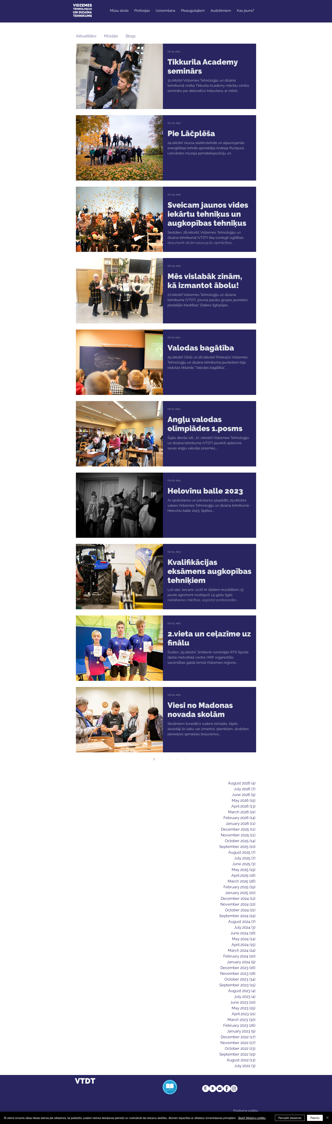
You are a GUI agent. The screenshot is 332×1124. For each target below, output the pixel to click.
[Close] (327, 1118)
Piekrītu (315, 1118)
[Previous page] (145, 758)
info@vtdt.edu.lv (129, 1094)
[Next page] (186, 758)
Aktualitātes (86, 36)
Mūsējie (111, 36)
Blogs (131, 36)
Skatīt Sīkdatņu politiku (252, 1118)
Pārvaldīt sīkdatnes (289, 1118)
